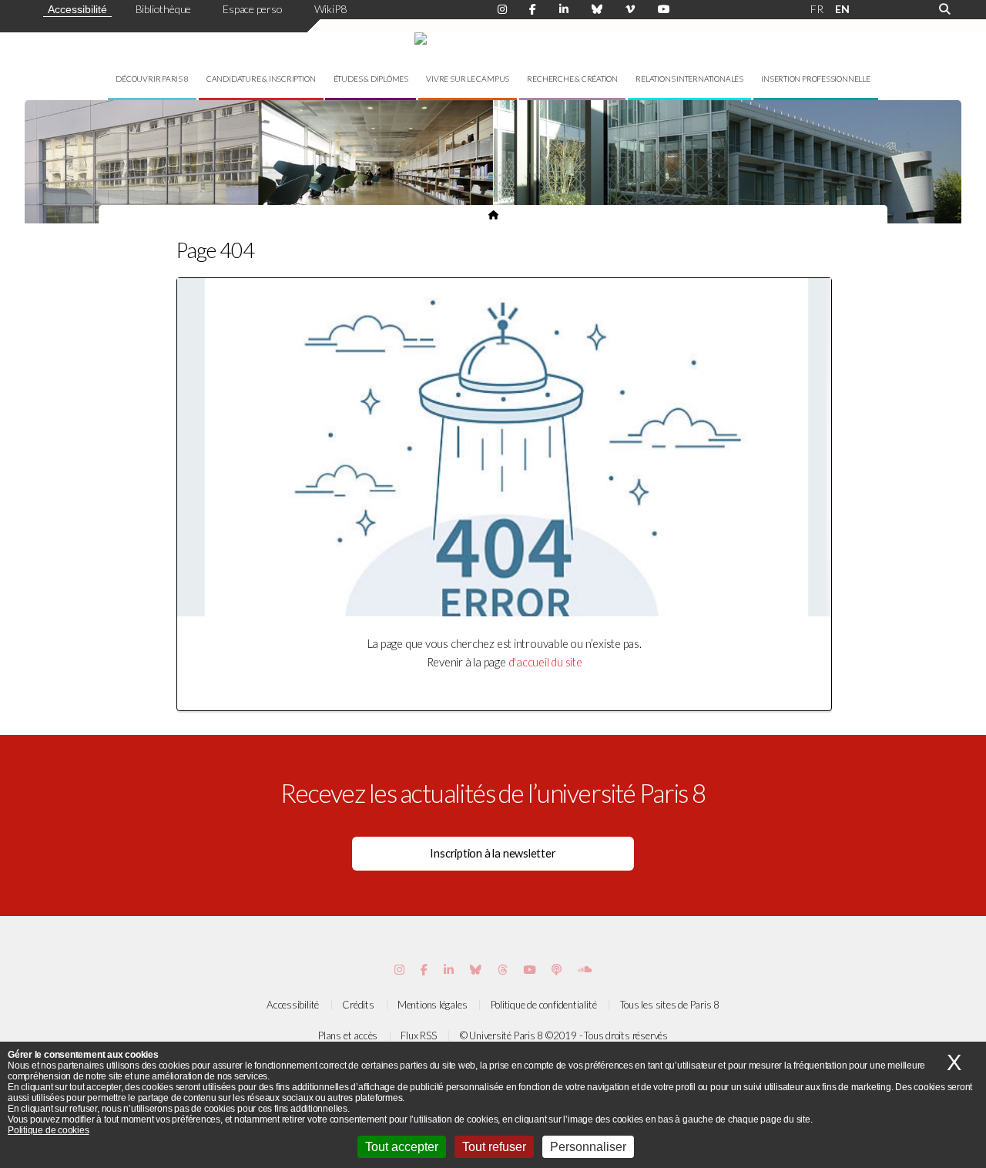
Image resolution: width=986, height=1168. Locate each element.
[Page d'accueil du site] (493, 214)
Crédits (358, 1005)
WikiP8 (330, 8)
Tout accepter (401, 1146)
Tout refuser (494, 1146)
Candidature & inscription (261, 78)
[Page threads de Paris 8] (503, 969)
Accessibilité (77, 9)
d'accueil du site (545, 662)
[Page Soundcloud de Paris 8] (585, 969)
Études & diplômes (371, 78)
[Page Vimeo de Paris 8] (449, 969)
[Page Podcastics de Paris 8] (557, 969)
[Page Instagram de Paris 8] (502, 9)
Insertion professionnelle (815, 78)
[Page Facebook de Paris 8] (533, 9)
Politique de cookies (48, 1130)
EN (842, 8)
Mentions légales (432, 1005)
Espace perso (252, 8)
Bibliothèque (163, 8)
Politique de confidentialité (544, 1005)
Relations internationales (689, 78)
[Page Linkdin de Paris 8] (564, 9)
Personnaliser (588, 1146)
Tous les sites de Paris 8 (670, 1005)
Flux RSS (418, 1035)
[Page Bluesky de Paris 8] (597, 9)
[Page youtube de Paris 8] (664, 9)
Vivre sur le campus (467, 78)
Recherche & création (572, 78)
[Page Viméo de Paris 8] (630, 9)
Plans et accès (347, 1035)
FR (816, 8)
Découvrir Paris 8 (152, 78)
